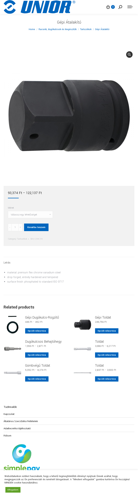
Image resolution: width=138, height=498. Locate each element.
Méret (11, 207)
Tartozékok (22, 238)
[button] (129, 54)
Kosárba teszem (36, 227)
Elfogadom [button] (13, 489)
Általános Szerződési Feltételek (21, 421)
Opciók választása (37, 331)
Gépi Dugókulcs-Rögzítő (42, 317)
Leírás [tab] (7, 263)
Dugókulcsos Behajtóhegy (43, 341)
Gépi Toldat (103, 317)
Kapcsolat (9, 414)
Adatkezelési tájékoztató (17, 428)
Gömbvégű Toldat (37, 365)
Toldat (99, 341)
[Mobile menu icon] (130, 6)
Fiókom (7, 435)
